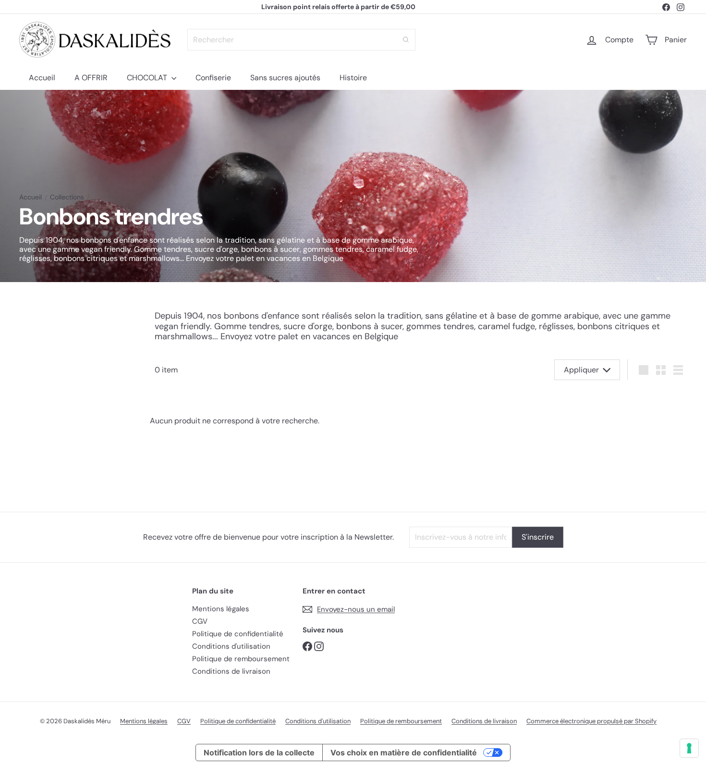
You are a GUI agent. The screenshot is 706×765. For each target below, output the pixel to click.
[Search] (405, 39)
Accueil (42, 78)
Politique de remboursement (241, 659)
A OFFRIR (91, 78)
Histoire (353, 78)
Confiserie (213, 78)
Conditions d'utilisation (231, 646)
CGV (199, 621)
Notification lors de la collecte (259, 752)
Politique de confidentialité (237, 634)
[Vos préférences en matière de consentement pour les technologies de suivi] (689, 748)
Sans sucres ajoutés (285, 78)
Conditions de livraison (231, 671)
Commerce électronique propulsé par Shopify (591, 721)
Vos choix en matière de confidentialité (403, 752)
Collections (67, 197)
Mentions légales (220, 609)
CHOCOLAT (148, 78)
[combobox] (301, 39)
